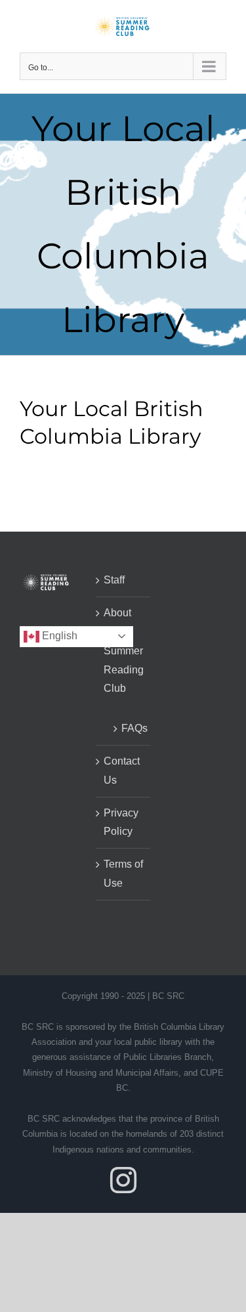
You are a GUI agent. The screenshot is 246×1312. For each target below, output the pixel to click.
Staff (114, 579)
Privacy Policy (121, 822)
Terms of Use (123, 873)
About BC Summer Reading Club (124, 650)
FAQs (129, 728)
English (58, 635)
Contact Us (122, 770)
